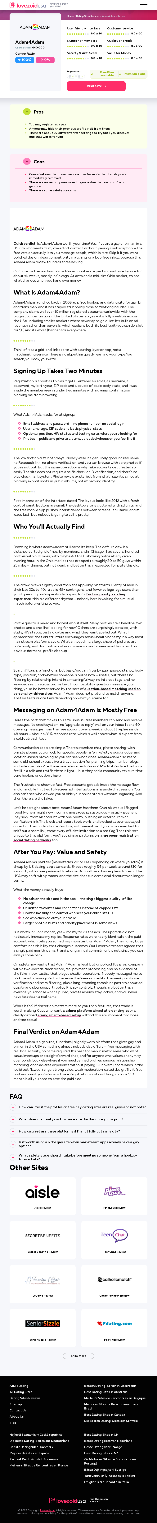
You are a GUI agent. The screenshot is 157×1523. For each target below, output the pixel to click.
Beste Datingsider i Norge (103, 1447)
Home (70, 16)
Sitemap (16, 1404)
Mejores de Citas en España (29, 1453)
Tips (13, 1423)
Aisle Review (42, 1208)
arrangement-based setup (59, 1015)
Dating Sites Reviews (88, 16)
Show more (78, 1355)
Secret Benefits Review (43, 1252)
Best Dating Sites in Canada (104, 1414)
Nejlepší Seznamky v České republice (36, 1434)
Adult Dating (19, 1386)
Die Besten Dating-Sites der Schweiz (111, 1421)
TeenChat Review (114, 1252)
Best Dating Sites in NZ (101, 1453)
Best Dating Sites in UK (101, 1434)
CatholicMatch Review (114, 1295)
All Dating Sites (21, 1392)
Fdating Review (114, 1340)
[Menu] (143, 5)
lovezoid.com (47, 1510)
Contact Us (18, 1410)
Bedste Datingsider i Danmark (31, 1447)
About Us (17, 1416)
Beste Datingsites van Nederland (108, 1441)
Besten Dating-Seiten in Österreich (110, 1386)
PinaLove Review (114, 1208)
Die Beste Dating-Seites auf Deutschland (40, 1441)
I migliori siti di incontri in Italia (106, 1482)
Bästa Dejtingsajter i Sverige (105, 1469)
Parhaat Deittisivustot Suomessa (34, 1459)
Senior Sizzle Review (42, 1340)
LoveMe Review (43, 1295)
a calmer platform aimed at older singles (96, 1010)
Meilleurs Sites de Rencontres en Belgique (115, 1398)
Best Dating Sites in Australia (106, 1392)
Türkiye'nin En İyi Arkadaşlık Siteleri (109, 1476)
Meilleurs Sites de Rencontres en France (39, 1465)
